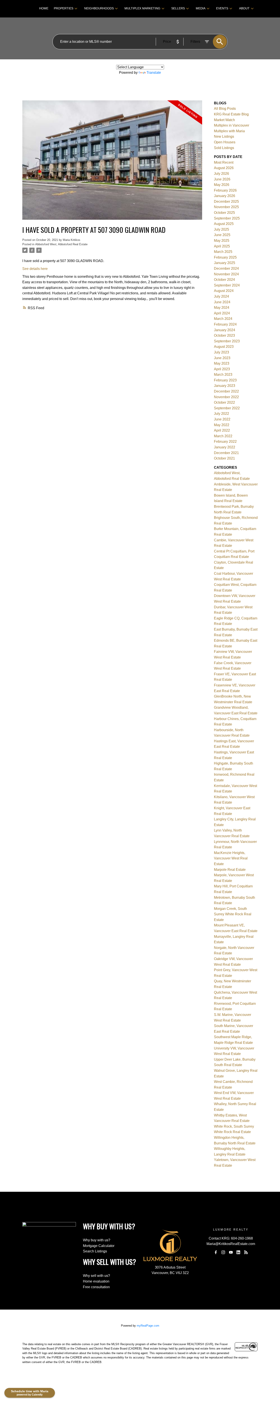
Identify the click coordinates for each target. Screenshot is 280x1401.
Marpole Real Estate (230, 869)
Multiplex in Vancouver (231, 125)
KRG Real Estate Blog (231, 114)
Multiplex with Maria (229, 131)
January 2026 (224, 196)
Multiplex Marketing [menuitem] (142, 8)
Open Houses (224, 142)
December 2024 (226, 268)
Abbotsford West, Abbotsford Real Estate (61, 244)
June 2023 (222, 358)
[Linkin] (238, 1252)
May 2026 (221, 185)
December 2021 (226, 453)
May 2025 (221, 240)
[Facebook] (216, 1252)
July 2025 (221, 229)
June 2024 (222, 302)
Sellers (178, 8)
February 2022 (225, 441)
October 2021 (224, 458)
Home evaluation (96, 1281)
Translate (154, 72)
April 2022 (222, 430)
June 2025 (222, 235)
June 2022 (222, 419)
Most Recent (223, 162)
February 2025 (225, 257)
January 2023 (224, 386)
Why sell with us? (96, 1276)
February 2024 (225, 324)
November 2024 (226, 274)
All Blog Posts (225, 108)
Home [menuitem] (43, 8)
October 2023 (224, 335)
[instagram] (223, 1252)
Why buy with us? (96, 1240)
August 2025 (224, 224)
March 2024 (223, 319)
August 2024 (224, 291)
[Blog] (246, 1252)
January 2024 (224, 330)
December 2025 (226, 201)
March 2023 (223, 374)
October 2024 (224, 279)
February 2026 (225, 190)
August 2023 (224, 346)
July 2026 (221, 173)
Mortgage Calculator (98, 1246)
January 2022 (224, 447)
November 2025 (226, 207)
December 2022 (226, 391)
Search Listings (95, 1251)
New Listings (224, 136)
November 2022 (226, 397)
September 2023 (227, 341)
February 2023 (225, 380)
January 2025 (224, 263)
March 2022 (223, 436)
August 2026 (224, 168)
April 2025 (222, 246)
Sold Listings (224, 148)
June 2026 (222, 179)
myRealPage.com (148, 1325)
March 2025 (223, 252)
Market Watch (224, 120)
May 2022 (221, 425)
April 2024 (222, 313)
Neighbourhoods (99, 8)
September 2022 (227, 408)
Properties (63, 8)
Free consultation (96, 1287)
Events (222, 8)
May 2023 (221, 363)
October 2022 (224, 402)
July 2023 (221, 352)
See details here (35, 269)
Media (200, 8)
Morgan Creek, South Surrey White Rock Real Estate (232, 914)
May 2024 (221, 307)
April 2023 (222, 369)
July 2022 (221, 413)
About (244, 8)
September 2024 (227, 285)
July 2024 (221, 296)
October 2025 (224, 212)
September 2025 (227, 218)
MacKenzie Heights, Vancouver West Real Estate (231, 858)
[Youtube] (231, 1252)
